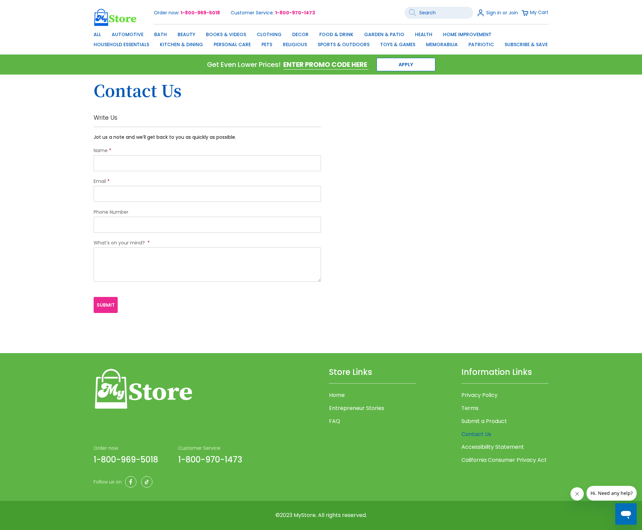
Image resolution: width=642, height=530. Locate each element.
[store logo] (115, 17)
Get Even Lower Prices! (244, 64)
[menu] (321, 38)
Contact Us (476, 434)
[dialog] (321, 38)
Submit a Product (484, 421)
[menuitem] (97, 34)
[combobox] (439, 13)
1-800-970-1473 (295, 12)
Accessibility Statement (492, 447)
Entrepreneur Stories (356, 408)
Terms (469, 408)
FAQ (334, 421)
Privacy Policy (479, 395)
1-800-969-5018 (200, 12)
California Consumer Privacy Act (504, 460)
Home (337, 395)
